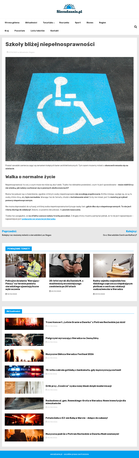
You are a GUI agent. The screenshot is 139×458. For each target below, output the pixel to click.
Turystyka (48, 23)
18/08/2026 (52, 438)
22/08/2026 (52, 358)
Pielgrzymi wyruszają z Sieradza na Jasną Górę (72, 338)
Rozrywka (64, 23)
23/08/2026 (52, 326)
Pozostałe (20, 31)
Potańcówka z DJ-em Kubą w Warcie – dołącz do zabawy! (77, 418)
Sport (78, 23)
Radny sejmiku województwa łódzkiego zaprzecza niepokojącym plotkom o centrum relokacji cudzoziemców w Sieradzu (113, 285)
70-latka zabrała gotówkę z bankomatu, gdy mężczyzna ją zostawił (83, 370)
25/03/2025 (56, 291)
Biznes (90, 23)
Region (102, 23)
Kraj (7, 31)
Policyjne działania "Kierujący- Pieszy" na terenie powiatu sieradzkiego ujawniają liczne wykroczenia (22, 285)
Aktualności (31, 23)
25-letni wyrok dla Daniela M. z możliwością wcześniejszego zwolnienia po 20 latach (66, 284)
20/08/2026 (52, 390)
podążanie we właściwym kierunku (38, 219)
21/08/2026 (52, 374)
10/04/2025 (12, 294)
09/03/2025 (100, 294)
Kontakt (54, 31)
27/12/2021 (13, 52)
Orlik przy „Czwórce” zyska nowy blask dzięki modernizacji (79, 386)
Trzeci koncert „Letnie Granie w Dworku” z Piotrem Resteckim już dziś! (85, 322)
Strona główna (12, 23)
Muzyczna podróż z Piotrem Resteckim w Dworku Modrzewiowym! (82, 434)
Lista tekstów (38, 31)
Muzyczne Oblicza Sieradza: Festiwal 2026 (70, 354)
